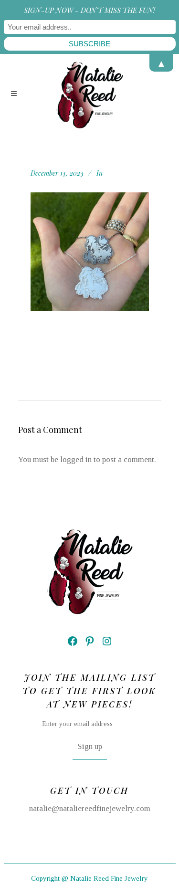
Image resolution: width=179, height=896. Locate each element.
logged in (76, 459)
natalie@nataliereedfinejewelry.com (89, 808)
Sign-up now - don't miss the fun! (89, 10)
